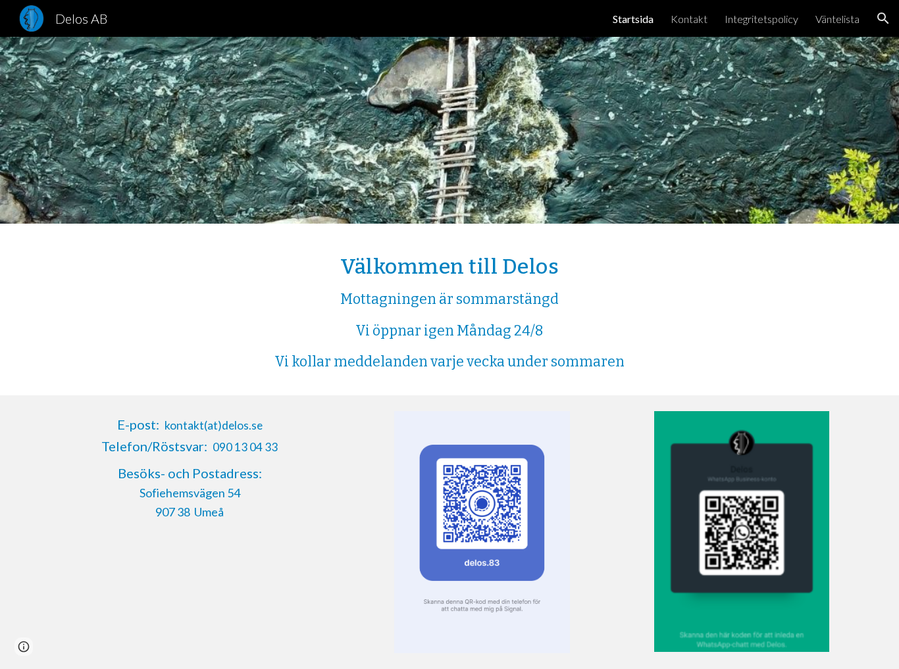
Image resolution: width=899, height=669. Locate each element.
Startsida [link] (633, 18)
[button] (883, 18)
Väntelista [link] (837, 18)
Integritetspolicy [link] (761, 18)
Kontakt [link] (689, 18)
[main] (449, 309)
